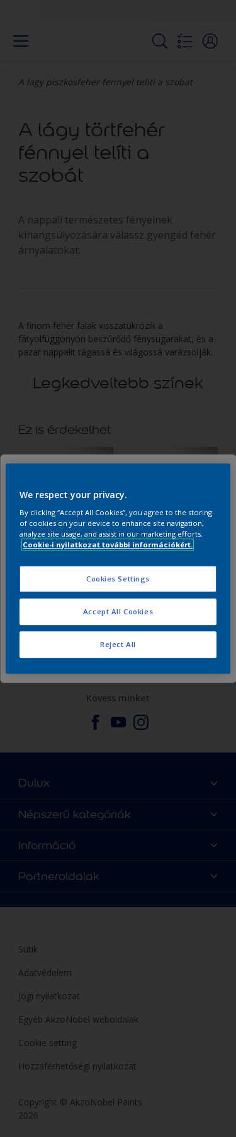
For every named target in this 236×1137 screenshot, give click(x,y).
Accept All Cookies (118, 611)
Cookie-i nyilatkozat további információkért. (108, 544)
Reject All (118, 644)
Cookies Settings (118, 579)
